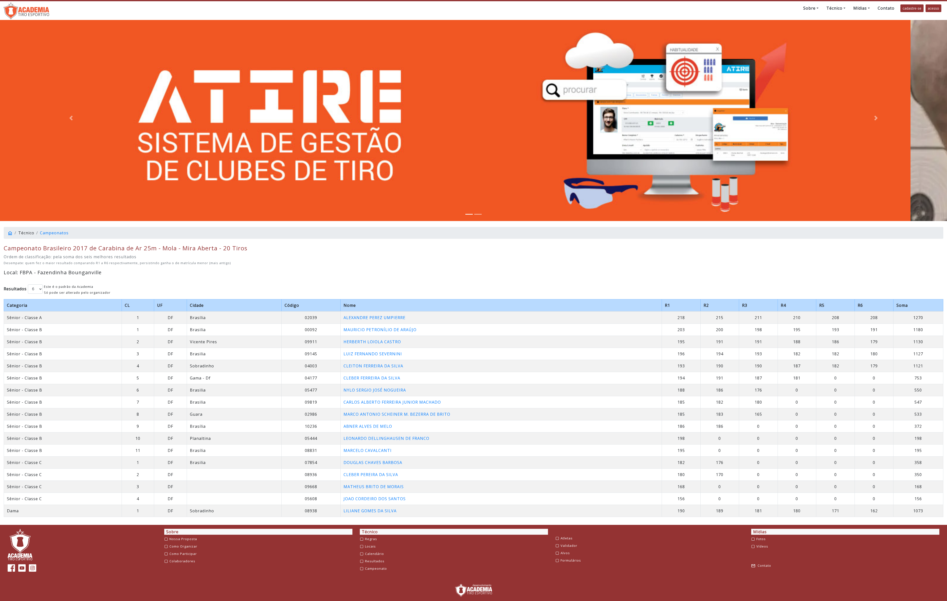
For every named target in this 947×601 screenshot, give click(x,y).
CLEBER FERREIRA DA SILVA (372, 378)
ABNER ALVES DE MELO (368, 426)
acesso (933, 8)
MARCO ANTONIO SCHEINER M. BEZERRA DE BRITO (397, 414)
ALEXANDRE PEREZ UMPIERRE (374, 317)
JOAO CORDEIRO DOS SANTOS (375, 498)
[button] (810, 8)
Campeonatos (54, 233)
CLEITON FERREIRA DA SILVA (373, 366)
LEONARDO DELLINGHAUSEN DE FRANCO (386, 438)
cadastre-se (912, 8)
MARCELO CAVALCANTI (368, 450)
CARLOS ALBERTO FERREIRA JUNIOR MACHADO (392, 402)
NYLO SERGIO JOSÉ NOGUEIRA (375, 390)
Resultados (15, 289)
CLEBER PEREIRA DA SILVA (371, 474)
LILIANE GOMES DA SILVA (370, 511)
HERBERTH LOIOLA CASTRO (372, 341)
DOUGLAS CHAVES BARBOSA (373, 462)
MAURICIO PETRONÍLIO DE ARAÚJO (380, 329)
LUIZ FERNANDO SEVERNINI (373, 354)
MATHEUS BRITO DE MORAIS (374, 486)
